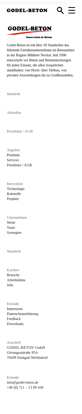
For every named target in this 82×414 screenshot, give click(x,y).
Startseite (13, 94)
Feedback (14, 319)
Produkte (13, 155)
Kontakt (13, 304)
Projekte (13, 199)
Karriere (13, 270)
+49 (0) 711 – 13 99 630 (25, 387)
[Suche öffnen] (60, 10)
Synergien (14, 232)
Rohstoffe (14, 194)
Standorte (14, 251)
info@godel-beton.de (22, 382)
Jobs (10, 285)
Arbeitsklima (16, 280)
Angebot (13, 150)
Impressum (15, 309)
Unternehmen (17, 217)
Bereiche (13, 275)
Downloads (15, 324)
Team (11, 227)
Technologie (16, 189)
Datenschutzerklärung (22, 314)
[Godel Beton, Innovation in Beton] (27, 9)
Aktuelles (14, 113)
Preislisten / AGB (20, 131)
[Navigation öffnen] (71, 10)
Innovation (15, 184)
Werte (11, 222)
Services (13, 160)
